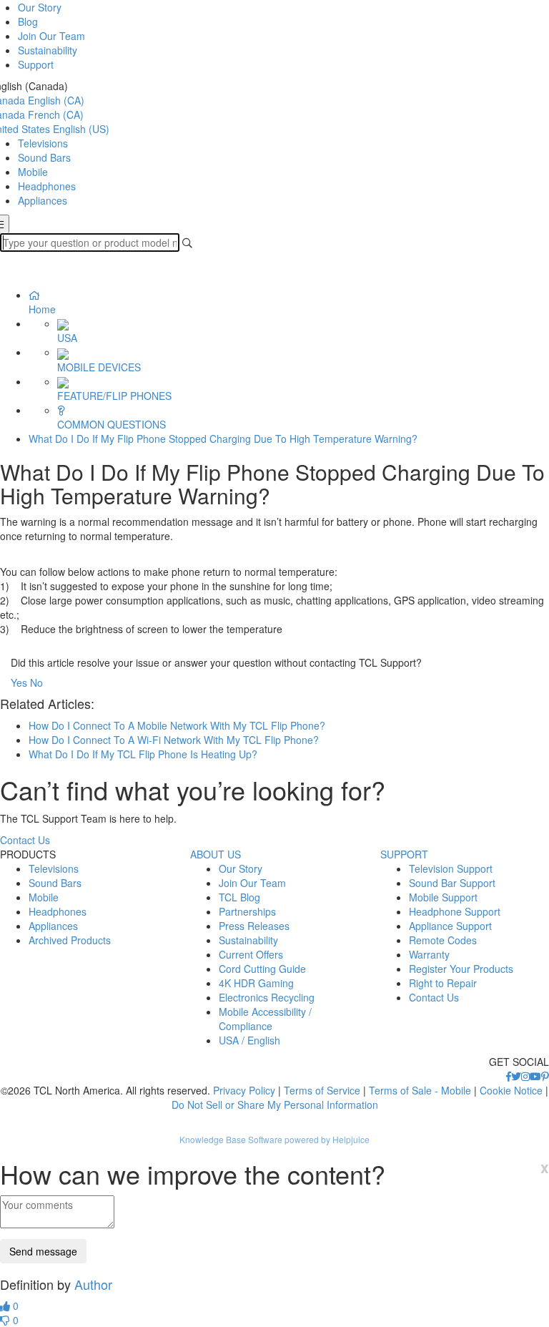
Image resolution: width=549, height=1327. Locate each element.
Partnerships (247, 911)
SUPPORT (404, 854)
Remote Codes (443, 940)
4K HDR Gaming (256, 983)
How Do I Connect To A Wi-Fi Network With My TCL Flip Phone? (174, 740)
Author (93, 1284)
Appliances (42, 200)
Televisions (43, 143)
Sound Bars (44, 157)
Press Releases (254, 926)
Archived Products (70, 940)
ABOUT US (215, 854)
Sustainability (47, 50)
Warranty (429, 954)
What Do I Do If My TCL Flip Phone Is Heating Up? (143, 754)
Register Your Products (461, 968)
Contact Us (25, 840)
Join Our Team (51, 36)
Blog (28, 21)
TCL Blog (239, 897)
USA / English (249, 1040)
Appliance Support (450, 926)
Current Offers (251, 954)
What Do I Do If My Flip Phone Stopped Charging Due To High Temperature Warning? (223, 438)
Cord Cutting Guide (262, 968)
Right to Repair (443, 983)
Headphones (47, 186)
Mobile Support (443, 897)
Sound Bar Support (452, 883)
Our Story (39, 7)
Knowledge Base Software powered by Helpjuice (274, 1139)
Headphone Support (454, 911)
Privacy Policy (244, 1090)
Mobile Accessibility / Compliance (265, 1018)
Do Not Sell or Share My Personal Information (275, 1104)
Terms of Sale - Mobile (420, 1090)
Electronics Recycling (267, 997)
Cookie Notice (511, 1090)
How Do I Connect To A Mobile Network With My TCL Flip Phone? (177, 725)
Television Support (451, 868)
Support (36, 64)
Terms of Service (322, 1090)
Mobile (33, 172)
